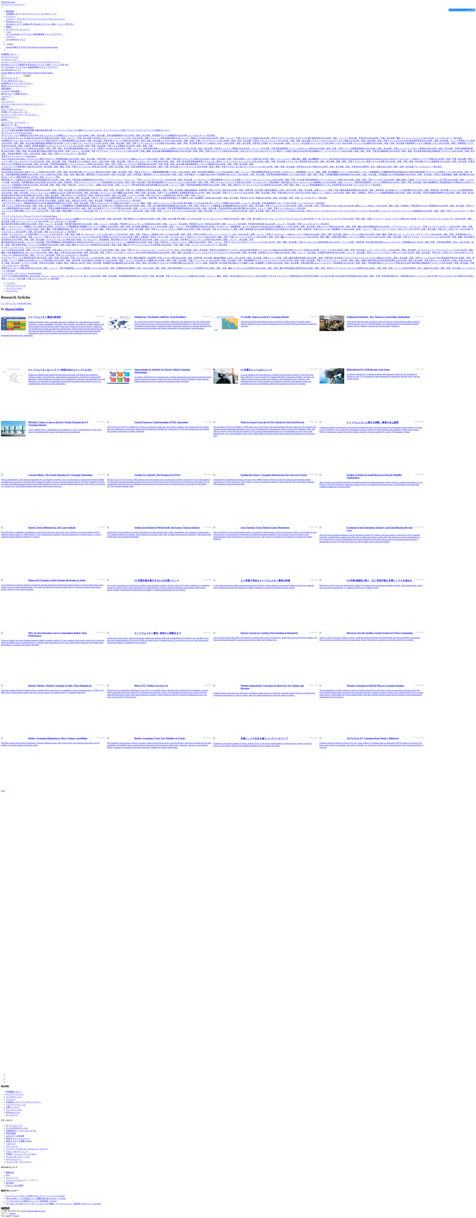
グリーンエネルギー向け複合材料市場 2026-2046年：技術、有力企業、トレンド (423, 141)
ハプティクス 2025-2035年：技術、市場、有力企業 (342, 250)
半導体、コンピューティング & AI (21, 1154)
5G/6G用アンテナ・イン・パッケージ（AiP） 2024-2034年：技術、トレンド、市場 (128, 138)
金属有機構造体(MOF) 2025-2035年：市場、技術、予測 (185, 151)
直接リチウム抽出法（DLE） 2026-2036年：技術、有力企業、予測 (227, 143)
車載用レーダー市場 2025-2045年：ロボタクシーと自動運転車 (51, 226)
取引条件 (10, 1183)
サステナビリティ (9, 117)
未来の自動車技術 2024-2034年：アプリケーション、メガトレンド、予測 (108, 180)
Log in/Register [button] (7, 70)
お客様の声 (27, 24)
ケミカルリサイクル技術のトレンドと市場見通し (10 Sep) (31, 1201)
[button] (10, 11)
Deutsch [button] (29, 73)
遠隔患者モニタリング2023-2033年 (281, 203)
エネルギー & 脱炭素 (10, 91)
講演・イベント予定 (60, 24)
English (9, 47)
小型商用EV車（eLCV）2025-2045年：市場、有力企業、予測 (243, 174)
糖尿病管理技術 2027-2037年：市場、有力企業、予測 (70, 203)
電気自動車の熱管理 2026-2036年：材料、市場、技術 (214, 185)
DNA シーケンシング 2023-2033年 (168, 203)
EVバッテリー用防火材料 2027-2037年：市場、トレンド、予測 (31, 177)
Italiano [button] (50, 73)
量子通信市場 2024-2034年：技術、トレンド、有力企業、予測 (335, 138)
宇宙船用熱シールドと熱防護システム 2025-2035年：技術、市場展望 (435, 143)
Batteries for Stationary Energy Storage (380, 159)
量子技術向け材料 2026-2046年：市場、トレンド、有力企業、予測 (66, 151)
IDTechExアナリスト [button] (37, 65)
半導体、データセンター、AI (14, 112)
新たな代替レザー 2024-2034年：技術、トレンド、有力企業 (283, 143)
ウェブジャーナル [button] (40, 62)
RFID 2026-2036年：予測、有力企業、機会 (382, 138)
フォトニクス (7, 102)
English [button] (4, 73)
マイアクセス (26, 34)
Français (41, 47)
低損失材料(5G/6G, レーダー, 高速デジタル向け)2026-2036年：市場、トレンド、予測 (202, 138)
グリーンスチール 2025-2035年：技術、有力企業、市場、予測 (254, 193)
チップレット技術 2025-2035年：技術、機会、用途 (370, 234)
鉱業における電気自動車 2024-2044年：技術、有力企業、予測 (410, 174)
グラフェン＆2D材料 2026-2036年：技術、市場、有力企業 (378, 143)
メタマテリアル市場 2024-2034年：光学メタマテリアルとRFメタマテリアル (273, 138)
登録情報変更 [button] (34, 67)
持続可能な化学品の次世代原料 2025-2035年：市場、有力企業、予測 (34, 195)
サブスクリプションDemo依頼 (462, 10)
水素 (3, 99)
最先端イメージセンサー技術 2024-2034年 (269, 250)
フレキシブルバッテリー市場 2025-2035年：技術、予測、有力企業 (161, 161)
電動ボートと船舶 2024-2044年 (202, 174)
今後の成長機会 (17, 130)
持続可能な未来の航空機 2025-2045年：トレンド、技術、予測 (163, 185)
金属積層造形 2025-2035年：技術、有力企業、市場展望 (135, 135)
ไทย (29, 47)
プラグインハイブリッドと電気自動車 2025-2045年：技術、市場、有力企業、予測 (114, 182)
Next (3, 791)
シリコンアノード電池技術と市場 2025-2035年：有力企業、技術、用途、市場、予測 (38, 167)
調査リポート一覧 (9, 125)
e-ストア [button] (43, 67)
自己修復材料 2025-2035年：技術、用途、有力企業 (399, 151)
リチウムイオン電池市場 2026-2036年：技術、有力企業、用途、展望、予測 (318, 161)
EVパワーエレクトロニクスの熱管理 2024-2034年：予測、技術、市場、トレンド (273, 185)
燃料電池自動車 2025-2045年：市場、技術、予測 (54, 180)
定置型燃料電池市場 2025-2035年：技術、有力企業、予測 (70, 198)
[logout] (12, 1213)
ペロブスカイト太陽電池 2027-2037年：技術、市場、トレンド (177, 195)
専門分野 (22, 128)
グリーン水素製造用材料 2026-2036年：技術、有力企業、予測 (370, 148)
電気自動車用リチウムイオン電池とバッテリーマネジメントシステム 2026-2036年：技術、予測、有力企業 (238, 161)
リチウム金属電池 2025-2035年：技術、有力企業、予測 (448, 161)
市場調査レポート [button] (9, 54)
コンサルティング (49, 14)
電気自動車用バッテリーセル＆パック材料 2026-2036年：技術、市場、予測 (309, 148)
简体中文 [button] (11, 73)
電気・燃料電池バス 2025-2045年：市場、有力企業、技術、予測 (109, 174)
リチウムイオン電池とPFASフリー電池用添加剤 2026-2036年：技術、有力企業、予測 (69, 141)
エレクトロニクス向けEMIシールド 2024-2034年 (331, 143)
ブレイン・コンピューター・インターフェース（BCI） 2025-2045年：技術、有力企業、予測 (173, 250)
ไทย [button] (24, 73)
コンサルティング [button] (9, 59)
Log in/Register (12, 39)
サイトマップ (12, 1178)
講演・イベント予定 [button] (55, 65)
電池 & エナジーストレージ (13, 86)
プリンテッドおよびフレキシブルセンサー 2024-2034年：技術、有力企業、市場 (227, 252)
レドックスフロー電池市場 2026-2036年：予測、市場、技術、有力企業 (153, 164)
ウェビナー (11, 19)
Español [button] (43, 73)
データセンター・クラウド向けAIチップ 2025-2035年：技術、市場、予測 (113, 234)
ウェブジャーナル (45, 19)
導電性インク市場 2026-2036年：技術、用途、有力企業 (152, 219)
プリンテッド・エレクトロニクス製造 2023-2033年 (394, 219)
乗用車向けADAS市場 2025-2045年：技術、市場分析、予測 (52, 182)
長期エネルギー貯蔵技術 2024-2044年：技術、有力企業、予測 (442, 206)
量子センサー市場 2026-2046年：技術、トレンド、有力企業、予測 (222, 224)
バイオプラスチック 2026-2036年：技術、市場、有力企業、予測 (228, 141)
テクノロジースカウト (93, 130)
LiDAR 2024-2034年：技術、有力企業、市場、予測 (252, 211)
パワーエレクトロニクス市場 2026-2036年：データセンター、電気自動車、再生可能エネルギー (256, 182)
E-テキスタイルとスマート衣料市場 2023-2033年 (288, 276)
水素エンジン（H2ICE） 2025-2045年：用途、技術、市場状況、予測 (341, 193)
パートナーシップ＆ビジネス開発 (68, 130)
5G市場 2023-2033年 (33, 138)
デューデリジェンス (112, 130)
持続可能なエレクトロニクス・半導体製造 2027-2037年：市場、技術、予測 (407, 242)
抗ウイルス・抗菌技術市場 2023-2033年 (29, 203)
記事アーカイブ (13, 1107)
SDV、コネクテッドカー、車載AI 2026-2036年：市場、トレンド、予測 (103, 185)
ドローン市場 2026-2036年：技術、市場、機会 (59, 174)
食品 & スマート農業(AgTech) (14, 94)
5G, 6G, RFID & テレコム (12, 81)
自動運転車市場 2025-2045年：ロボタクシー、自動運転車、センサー (285, 172)
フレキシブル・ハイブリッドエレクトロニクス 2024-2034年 (287, 219)
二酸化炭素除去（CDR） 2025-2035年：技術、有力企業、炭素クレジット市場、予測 (301, 190)
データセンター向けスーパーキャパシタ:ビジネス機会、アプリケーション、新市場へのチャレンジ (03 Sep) (53, 1204)
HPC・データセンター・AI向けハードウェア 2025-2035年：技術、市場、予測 (199, 237)
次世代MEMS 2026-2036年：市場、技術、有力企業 (169, 252)
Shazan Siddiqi (14, 309)
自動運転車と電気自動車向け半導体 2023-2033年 (449, 182)
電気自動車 (6, 89)
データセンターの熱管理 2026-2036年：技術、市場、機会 (102, 245)
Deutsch (34, 47)
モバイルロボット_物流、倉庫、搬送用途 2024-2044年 (240, 229)
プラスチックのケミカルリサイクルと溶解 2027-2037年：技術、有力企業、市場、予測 (349, 141)
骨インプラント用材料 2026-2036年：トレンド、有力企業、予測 (247, 148)
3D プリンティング (9, 78)
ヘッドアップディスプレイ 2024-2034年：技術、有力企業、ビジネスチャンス (175, 180)
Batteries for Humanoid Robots (352, 159)
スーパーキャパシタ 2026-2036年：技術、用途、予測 (202, 167)
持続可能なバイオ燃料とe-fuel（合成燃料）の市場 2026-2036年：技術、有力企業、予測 (205, 198)
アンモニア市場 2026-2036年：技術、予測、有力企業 (49, 190)
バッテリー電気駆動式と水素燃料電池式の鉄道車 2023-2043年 (387, 172)
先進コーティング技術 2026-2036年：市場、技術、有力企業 (134, 141)
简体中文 (16, 47)
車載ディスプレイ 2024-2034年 (80, 211)
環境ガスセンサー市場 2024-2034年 (303, 250)
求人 (72, 24)
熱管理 (4, 120)
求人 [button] (67, 65)
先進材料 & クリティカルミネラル (16, 83)
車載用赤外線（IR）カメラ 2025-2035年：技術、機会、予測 (83, 229)
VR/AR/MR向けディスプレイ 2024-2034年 (232, 250)
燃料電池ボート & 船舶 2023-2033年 (17, 180)
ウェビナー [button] (6, 62)
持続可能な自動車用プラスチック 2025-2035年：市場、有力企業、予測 (442, 263)
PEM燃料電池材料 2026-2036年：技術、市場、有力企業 (77, 208)
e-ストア (48, 34)
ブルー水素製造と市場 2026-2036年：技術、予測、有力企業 (156, 190)
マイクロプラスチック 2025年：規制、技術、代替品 (344, 260)
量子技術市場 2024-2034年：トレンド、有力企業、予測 (276, 224)
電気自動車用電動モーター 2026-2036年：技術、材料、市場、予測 (300, 174)
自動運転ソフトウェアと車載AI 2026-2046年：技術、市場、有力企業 (109, 226)
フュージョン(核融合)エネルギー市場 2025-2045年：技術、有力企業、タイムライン (75, 193)
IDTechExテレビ (13, 1112)
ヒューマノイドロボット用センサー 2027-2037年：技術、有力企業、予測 (409, 229)
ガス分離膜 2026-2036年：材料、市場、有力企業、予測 (137, 193)
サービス (5, 130)
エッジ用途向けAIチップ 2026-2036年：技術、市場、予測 (171, 234)
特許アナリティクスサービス (135, 130)
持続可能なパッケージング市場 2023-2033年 (391, 263)
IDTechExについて (14, 24)
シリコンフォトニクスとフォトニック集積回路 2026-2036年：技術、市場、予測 (415, 211)
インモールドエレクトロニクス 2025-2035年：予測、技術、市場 (343, 219)
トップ (4, 303)
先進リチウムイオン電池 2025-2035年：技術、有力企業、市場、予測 (206, 159)
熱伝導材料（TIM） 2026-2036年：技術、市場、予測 (35, 154)
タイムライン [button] (54, 62)
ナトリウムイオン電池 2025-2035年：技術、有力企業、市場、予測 (105, 167)
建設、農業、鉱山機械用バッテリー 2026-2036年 (318, 159)
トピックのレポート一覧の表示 (201, 135)
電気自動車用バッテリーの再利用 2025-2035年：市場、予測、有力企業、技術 (219, 164)
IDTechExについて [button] (9, 65)
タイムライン (59, 19)
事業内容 (10, 1172)
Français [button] (36, 73)
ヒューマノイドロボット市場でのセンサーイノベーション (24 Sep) (35, 1196)
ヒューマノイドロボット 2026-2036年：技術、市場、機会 (259, 237)
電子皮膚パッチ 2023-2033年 (196, 203)
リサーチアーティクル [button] (21, 62)
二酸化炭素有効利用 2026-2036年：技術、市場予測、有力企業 (366, 190)
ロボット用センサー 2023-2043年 (456, 229)
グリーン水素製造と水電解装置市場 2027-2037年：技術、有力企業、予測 (194, 193)
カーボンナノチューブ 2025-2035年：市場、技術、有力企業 (284, 141)
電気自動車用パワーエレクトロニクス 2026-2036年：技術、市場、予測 (182, 182)
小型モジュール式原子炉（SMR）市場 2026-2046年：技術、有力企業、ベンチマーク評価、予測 (107, 195)
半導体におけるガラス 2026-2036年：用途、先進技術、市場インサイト (133, 237)
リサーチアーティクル (26, 19)
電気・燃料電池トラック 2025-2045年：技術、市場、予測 (163, 174)
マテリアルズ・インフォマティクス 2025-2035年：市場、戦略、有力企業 (128, 151)
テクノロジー (13, 303)
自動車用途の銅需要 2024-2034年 (48, 143)
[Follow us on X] (240, 935)
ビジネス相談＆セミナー (159, 130)
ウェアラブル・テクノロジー (14, 122)
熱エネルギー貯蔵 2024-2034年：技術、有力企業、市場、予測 (328, 167)
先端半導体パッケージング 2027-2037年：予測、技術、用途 (40, 211)
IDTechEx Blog (25, 303)
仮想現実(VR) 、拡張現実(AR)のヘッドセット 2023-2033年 (412, 276)
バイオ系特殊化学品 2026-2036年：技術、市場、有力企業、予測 (101, 190)
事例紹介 (30, 128)
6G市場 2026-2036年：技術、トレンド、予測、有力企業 (66, 138)
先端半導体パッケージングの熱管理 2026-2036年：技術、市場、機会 (46, 245)
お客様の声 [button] (23, 65)
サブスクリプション (31, 14)
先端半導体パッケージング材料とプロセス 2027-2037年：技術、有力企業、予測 (183, 148)
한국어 (24, 47)
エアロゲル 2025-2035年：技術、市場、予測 (180, 141)
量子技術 (5, 107)
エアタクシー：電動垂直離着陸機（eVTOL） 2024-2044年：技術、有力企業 (172, 172)
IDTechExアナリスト (42, 24)
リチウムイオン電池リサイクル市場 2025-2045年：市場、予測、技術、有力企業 (36, 148)
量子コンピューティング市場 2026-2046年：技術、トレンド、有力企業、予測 (158, 224)
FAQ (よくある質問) (15, 1185)
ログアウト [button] (53, 67)
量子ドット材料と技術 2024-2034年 (292, 151)
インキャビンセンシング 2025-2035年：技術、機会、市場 (31, 229)
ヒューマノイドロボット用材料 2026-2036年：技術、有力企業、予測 (428, 148)
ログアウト (58, 34)
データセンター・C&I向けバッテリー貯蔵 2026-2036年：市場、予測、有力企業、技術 (434, 159)
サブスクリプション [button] (10, 57)
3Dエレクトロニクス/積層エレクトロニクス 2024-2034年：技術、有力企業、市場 (75, 135)
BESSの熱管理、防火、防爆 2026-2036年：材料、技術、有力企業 (385, 167)
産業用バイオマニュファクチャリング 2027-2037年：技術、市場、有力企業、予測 (75, 146)
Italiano (55, 47)
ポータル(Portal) (13, 34)
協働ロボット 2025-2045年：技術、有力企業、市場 (298, 226)
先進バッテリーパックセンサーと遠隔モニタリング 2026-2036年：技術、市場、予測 (138, 159)
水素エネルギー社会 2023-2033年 (296, 193)
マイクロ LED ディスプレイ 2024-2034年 (361, 211)
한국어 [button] (19, 73)
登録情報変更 (39, 34)
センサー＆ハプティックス (18, 1157)
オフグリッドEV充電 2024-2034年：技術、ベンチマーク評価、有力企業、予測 (136, 208)
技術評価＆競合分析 (43, 130)
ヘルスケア (6, 96)
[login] (16, 1216)
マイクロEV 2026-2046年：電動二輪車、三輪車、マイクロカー (400, 180)
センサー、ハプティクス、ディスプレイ (19, 115)
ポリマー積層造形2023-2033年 (173, 135)
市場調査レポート (14, 14)
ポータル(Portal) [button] (8, 67)
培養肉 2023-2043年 (36, 200)
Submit (27, 76)
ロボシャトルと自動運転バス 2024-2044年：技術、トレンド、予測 (328, 182)
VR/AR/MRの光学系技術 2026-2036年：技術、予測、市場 (360, 276)
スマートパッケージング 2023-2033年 (417, 138)
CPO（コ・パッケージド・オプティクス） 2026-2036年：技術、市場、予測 (127, 211)
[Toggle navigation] (2, 7)
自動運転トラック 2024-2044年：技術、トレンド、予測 (230, 172)
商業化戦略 (29, 130)
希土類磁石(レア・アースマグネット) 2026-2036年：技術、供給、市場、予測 (342, 151)
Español (48, 47)
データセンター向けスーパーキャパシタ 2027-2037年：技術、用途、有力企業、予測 (263, 167)
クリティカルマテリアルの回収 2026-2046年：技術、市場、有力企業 (167, 143)
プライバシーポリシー (16, 1180)
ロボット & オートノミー (12, 109)
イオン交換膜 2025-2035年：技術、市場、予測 (132, 146)
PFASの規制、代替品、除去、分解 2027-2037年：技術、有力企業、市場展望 (79, 200)
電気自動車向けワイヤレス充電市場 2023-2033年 (331, 185)
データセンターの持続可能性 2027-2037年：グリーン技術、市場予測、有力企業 (131, 198)
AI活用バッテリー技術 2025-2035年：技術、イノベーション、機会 (267, 159)
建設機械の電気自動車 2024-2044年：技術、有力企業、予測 (356, 174)
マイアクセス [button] (21, 67)
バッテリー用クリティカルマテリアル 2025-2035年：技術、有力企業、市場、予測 (100, 143)
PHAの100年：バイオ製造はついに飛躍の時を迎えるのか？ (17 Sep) (36, 1198)
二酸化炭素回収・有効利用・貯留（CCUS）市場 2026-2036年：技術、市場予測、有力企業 (223, 190)
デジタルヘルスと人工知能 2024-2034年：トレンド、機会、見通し (123, 203)
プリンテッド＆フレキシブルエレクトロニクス (22, 104)
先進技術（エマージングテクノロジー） (24, 1102)
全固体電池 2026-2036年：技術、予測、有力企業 (156, 167)
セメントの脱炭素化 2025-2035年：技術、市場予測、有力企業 (421, 190)
